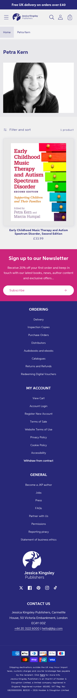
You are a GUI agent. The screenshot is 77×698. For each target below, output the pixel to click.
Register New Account (39, 413)
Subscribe (17, 290)
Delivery (39, 319)
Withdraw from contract (38, 460)
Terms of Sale (38, 421)
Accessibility (38, 452)
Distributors (38, 342)
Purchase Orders (38, 335)
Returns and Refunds (38, 366)
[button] (6, 17)
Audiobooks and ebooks (38, 350)
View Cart (39, 398)
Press (38, 500)
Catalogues (38, 358)
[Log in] (60, 17)
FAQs (38, 508)
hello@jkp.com (52, 628)
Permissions (38, 523)
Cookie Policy (38, 445)
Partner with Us (38, 516)
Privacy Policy (38, 437)
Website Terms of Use (38, 429)
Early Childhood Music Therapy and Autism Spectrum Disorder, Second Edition (38, 231)
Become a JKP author (38, 484)
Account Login (38, 406)
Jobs (38, 492)
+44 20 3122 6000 (26, 628)
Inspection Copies (39, 327)
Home (7, 32)
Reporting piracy (38, 531)
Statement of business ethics (38, 539)
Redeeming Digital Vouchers (38, 374)
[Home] (25, 17)
